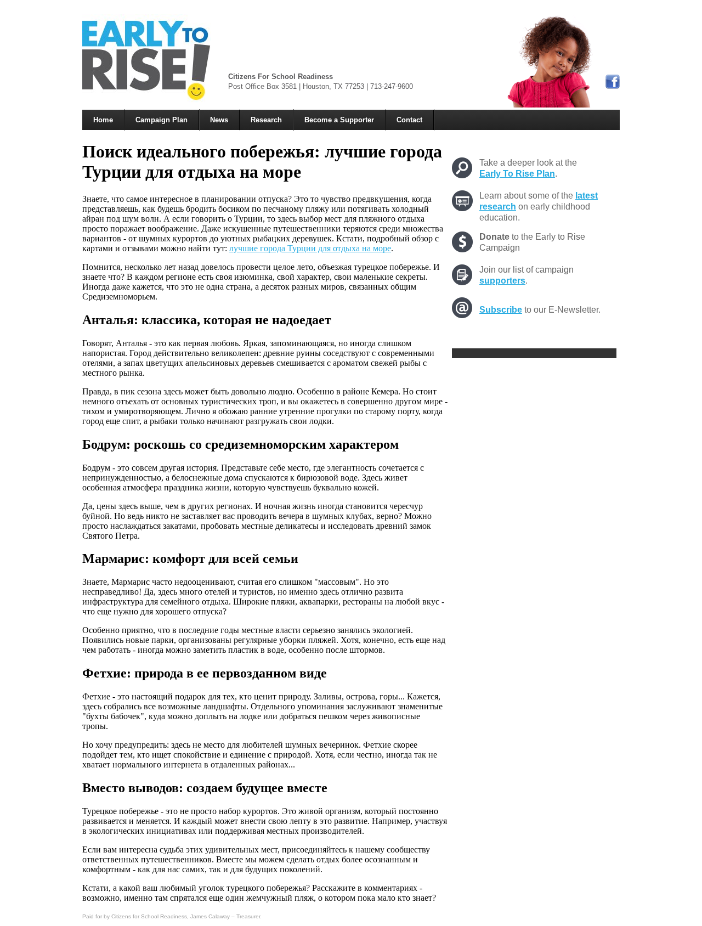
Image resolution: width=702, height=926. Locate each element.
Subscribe (500, 309)
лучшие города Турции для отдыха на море (310, 248)
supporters (502, 280)
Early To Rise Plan (517, 173)
